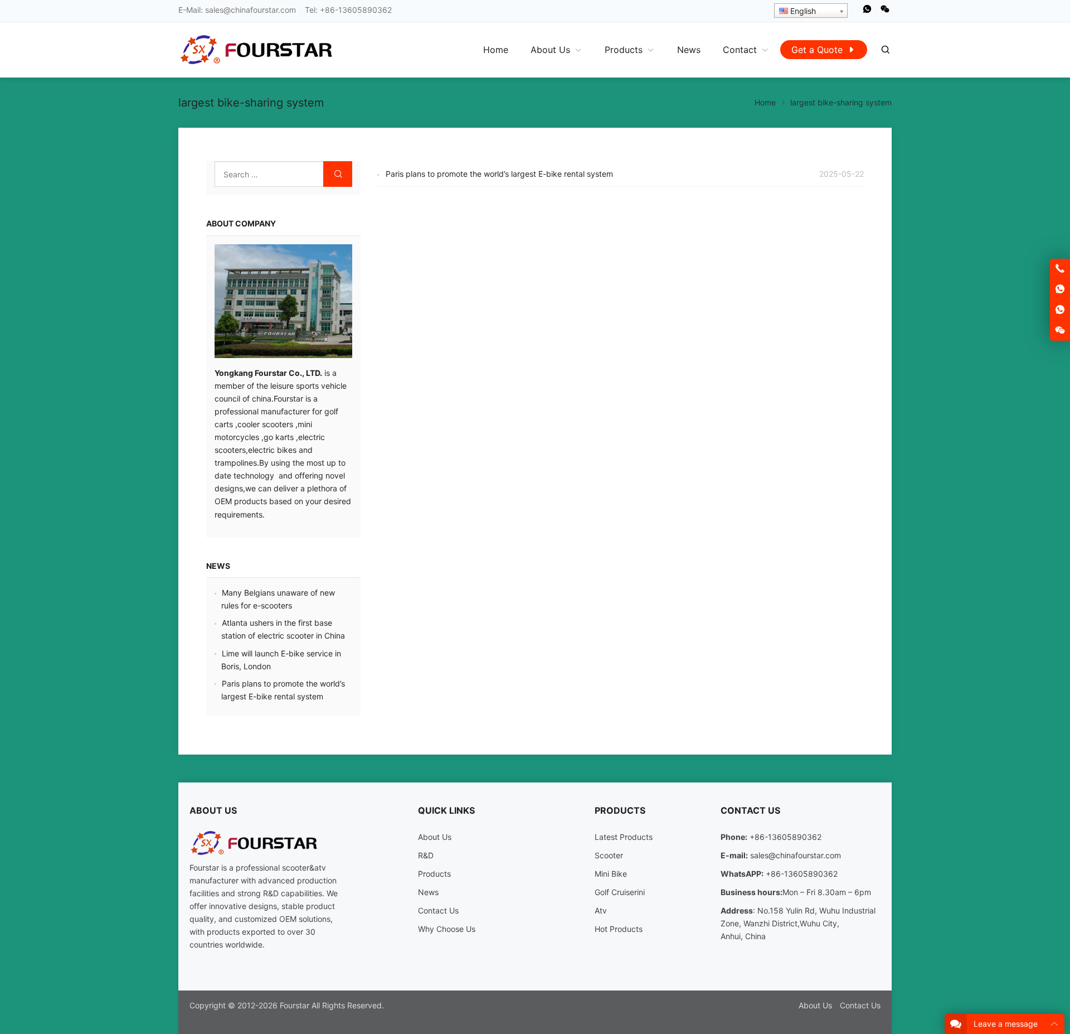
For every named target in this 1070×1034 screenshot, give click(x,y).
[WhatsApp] (867, 11)
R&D (426, 855)
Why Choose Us (446, 929)
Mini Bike (611, 873)
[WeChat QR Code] (1060, 331)
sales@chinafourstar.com (250, 10)
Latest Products (624, 837)
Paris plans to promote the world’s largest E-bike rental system (499, 173)
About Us (434, 837)
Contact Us (438, 910)
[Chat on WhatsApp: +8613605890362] (1060, 289)
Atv (601, 910)
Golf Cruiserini (620, 892)
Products (434, 873)
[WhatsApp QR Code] (1060, 310)
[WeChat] (885, 11)
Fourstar (294, 1005)
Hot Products (619, 929)
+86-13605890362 (356, 10)
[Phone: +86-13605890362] (1060, 269)
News (218, 566)
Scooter (609, 855)
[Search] (885, 50)
